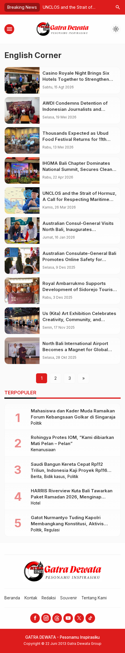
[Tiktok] (90, 618)
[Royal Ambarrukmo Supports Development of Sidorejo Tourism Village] (22, 290)
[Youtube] (68, 618)
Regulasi (52, 530)
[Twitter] (79, 618)
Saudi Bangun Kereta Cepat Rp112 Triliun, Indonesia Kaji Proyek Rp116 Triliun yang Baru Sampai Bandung (69, 470)
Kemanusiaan (43, 450)
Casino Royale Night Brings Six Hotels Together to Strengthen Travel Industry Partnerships (75, 79)
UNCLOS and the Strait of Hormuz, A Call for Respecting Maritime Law (79, 199)
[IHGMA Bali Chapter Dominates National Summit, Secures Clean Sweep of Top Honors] (22, 170)
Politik (36, 423)
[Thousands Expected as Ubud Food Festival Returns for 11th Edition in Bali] (22, 140)
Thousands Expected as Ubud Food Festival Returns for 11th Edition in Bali (75, 139)
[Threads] (57, 618)
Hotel (35, 503)
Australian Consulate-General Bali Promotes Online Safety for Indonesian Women (79, 259)
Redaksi (49, 598)
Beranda (12, 598)
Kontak (30, 598)
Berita (36, 477)
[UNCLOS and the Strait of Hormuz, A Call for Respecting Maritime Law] (22, 200)
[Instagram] (46, 618)
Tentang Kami (94, 598)
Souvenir (68, 598)
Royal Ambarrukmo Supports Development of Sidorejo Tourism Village (79, 289)
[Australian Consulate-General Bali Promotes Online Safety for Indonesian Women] (22, 260)
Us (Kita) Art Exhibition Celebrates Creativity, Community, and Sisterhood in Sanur (79, 319)
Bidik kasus (54, 477)
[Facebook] (35, 618)
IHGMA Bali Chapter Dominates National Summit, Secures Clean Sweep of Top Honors (77, 169)
